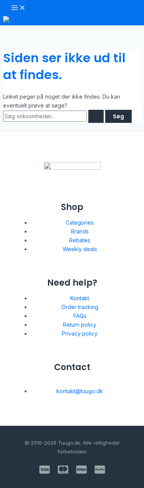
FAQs (79, 316)
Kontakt (79, 298)
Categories (80, 222)
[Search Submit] (96, 116)
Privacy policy (80, 333)
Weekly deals (80, 249)
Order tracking (79, 307)
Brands (80, 231)
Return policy (79, 324)
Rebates (79, 240)
